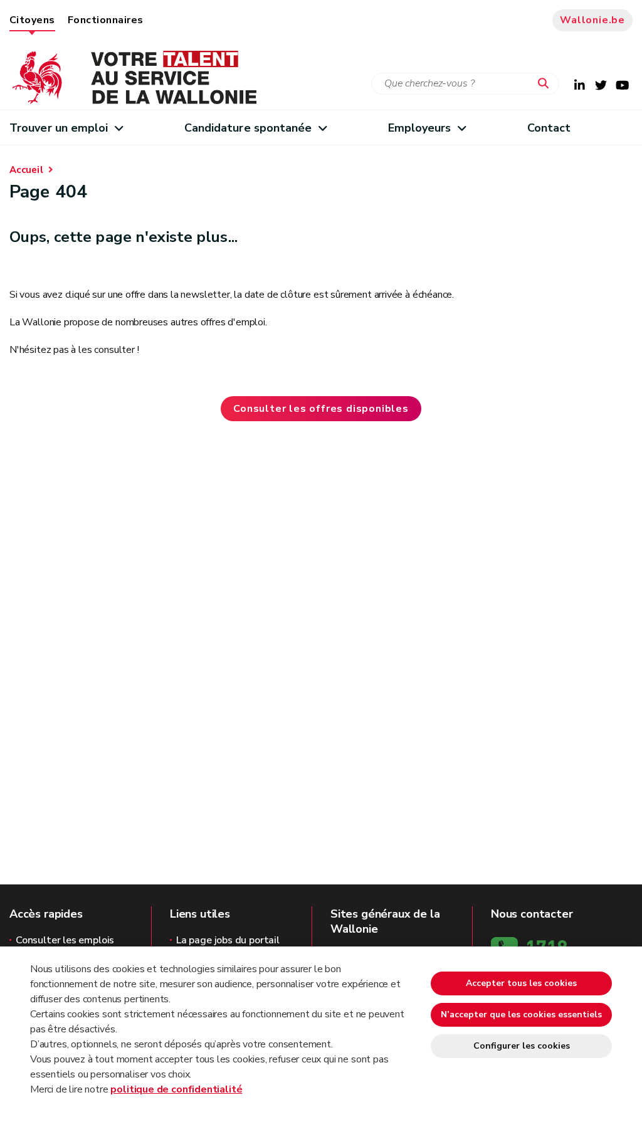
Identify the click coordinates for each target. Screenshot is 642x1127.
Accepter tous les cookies (521, 983)
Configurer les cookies (521, 1046)
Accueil (26, 170)
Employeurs (419, 127)
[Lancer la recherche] (546, 84)
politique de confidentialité (176, 1089)
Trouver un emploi (58, 127)
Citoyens (32, 20)
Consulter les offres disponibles (321, 409)
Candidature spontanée (248, 127)
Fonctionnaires (106, 20)
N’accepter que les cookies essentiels (521, 1014)
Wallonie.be (592, 20)
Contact (549, 127)
